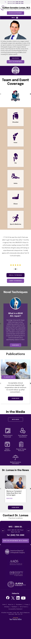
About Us (10, 604)
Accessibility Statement (15, 609)
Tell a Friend (23, 606)
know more (15, 345)
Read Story (9, 498)
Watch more (15, 419)
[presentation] (15, 42)
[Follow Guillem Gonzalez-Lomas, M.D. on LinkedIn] (18, 598)
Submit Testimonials (15, 280)
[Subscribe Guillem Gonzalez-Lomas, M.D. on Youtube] (23, 598)
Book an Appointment (16, 13)
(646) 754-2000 (19, 1)
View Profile (15, 58)
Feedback (14, 606)
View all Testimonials (15, 275)
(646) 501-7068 (19, 3)
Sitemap (6, 606)
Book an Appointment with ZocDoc (15, 540)
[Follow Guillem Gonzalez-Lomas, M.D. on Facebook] (7, 598)
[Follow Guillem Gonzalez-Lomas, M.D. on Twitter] (12, 598)
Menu (13, 17)
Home (4, 604)
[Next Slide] (28, 531)
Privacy (27, 604)
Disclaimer (19, 604)
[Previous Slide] (3, 531)
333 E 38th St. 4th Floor (15, 531)
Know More (15, 507)
